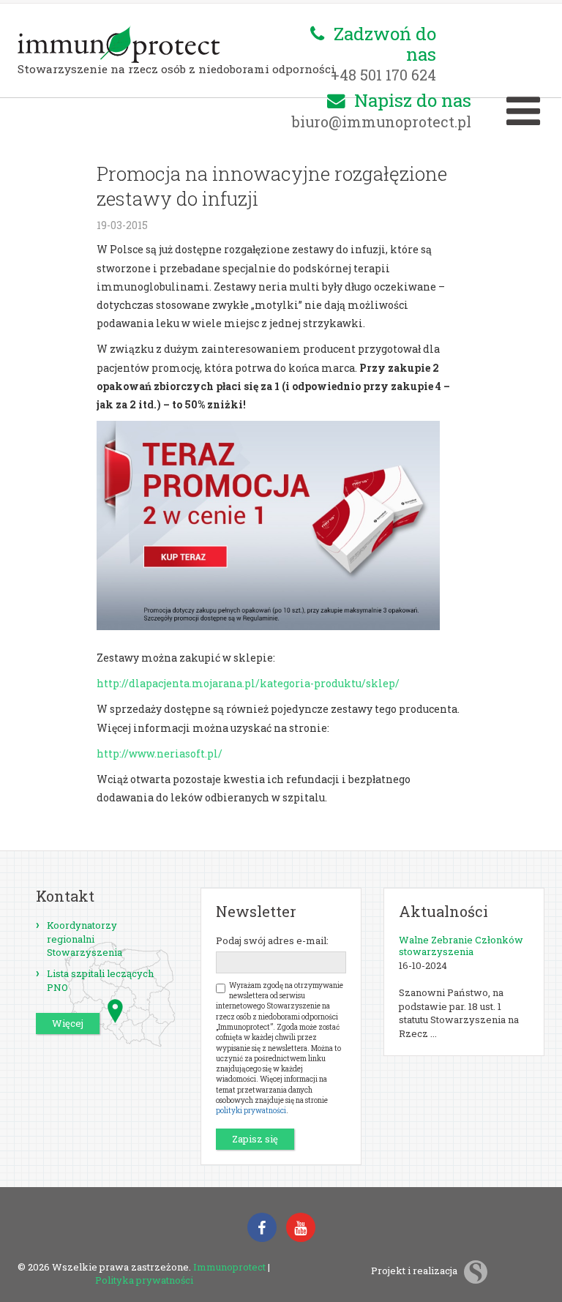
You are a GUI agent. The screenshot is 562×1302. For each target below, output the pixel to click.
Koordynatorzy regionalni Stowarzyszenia (84, 938)
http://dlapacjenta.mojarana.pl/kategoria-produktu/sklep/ (248, 683)
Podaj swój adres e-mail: (272, 940)
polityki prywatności (251, 1110)
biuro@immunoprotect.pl (381, 121)
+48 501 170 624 (383, 74)
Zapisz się (255, 1138)
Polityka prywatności (144, 1280)
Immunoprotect (229, 1266)
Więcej (67, 1023)
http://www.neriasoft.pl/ (159, 753)
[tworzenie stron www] (475, 1270)
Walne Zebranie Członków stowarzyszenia (461, 945)
